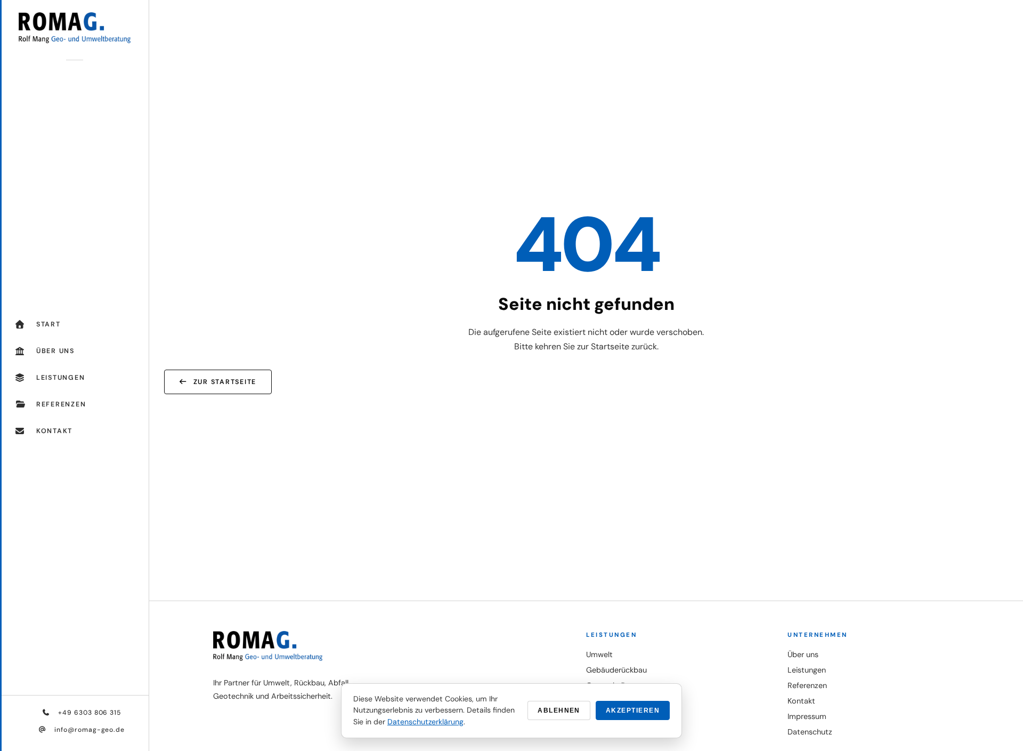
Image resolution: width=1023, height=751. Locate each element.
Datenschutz (809, 732)
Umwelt (599, 654)
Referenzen (807, 685)
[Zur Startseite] (74, 27)
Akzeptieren (633, 710)
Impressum (806, 716)
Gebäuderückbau (616, 670)
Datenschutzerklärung (425, 721)
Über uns (802, 654)
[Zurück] (997, 697)
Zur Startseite (224, 382)
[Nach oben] (997, 729)
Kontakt (801, 701)
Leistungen (806, 670)
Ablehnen (559, 710)
